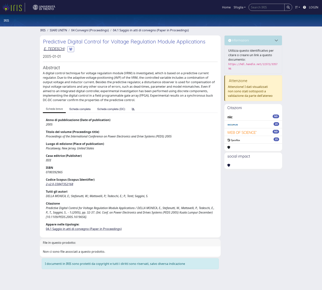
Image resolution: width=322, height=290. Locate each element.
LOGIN (313, 7)
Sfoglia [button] (238, 7)
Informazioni (240, 40)
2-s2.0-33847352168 (59, 184)
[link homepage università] (44, 7)
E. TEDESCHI (54, 48)
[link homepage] (13, 7)
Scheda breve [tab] (54, 109)
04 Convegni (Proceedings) (90, 30)
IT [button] (296, 7)
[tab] (133, 108)
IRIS (43, 30)
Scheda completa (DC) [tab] (111, 109)
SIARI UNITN (58, 30)
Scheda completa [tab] (80, 109)
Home (226, 7)
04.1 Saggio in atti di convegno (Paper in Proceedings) (151, 30)
